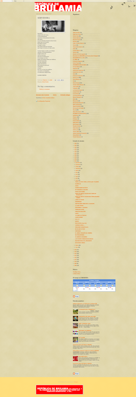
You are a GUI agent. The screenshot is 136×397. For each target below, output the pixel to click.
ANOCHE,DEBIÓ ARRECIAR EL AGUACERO (84, 203)
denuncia (75, 52)
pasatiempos (76, 115)
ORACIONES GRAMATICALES (81, 227)
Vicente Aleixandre (77, 136)
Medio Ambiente (76, 104)
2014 (75, 253)
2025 (75, 145)
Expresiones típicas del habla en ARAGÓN (82, 344)
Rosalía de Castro (77, 126)
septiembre (78, 168)
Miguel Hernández (77, 106)
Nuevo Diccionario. (77, 111)
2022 (75, 151)
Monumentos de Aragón (78, 108)
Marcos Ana (75, 100)
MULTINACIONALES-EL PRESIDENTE (83, 240)
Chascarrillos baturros (78, 46)
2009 (75, 263)
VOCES (76, 185)
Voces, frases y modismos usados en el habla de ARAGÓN (86, 350)
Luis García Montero (77, 95)
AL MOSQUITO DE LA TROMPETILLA (87, 309)
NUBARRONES (78, 201)
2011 (75, 259)
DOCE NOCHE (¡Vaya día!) (80, 223)
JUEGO (76, 213)
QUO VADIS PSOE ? (83, 356)
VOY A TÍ (77, 219)
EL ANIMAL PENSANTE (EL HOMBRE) (83, 233)
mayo (77, 176)
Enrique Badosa (76, 66)
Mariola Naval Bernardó (78, 102)
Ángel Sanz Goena (77, 34)
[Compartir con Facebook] (61, 80)
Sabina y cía (75, 129)
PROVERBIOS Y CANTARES (81, 207)
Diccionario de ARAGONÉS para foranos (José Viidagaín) (85, 55)
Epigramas (75, 68)
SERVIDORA (78, 231)
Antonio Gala (76, 36)
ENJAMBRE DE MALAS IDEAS (79, 64)
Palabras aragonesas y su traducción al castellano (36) (85, 303)
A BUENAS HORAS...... (80, 225)
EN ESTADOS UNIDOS (80, 242)
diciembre (78, 162)
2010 (75, 261)
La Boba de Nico (76, 273)
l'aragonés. (75, 88)
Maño (74, 99)
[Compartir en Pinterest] (63, 80)
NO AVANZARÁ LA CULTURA (81, 189)
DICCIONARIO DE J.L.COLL (79, 57)
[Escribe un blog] (59, 80)
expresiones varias (77, 72)
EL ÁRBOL (75, 59)
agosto (77, 170)
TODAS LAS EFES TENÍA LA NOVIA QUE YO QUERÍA (87, 181)
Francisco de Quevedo (78, 75)
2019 (75, 157)
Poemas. (75, 117)
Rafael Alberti (76, 122)
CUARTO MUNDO (79, 217)
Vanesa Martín (76, 135)
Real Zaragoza (76, 124)
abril (77, 178)
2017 (75, 161)
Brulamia (75, 41)
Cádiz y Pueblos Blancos (78, 43)
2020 (75, 155)
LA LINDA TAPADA (79, 205)
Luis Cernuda (76, 93)
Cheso (74, 48)
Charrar (74, 45)
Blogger (76, 381)
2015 (75, 251)
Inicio (54, 95)
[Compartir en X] (60, 80)
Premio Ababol (76, 120)
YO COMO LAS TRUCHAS (80, 215)
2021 (75, 153)
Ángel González (76, 32)
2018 (75, 159)
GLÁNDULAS (78, 183)
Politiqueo (75, 118)
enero (77, 247)
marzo (77, 180)
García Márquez (76, 79)
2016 (75, 249)
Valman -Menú (76, 131)
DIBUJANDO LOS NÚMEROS (85, 330)
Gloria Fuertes (45, 81)
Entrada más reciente (42, 95)
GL (73, 81)
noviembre (78, 164)
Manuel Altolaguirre (77, 97)
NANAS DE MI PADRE (80, 191)
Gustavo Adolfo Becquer (78, 84)
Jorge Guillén (76, 86)
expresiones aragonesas (78, 70)
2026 (75, 143)
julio (77, 172)
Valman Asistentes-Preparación (80, 133)
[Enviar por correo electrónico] (57, 80)
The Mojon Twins (76, 271)
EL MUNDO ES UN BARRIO (81, 236)
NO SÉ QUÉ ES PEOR (80, 229)
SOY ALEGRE (82, 337)
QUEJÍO (77, 221)
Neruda (74, 109)
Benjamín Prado (76, 39)
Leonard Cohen (76, 91)
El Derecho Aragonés (77, 61)
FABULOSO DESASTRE (80, 211)
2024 (75, 147)
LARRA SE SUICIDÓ (79, 199)
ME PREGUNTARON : (80, 234)
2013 (75, 255)
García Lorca (76, 77)
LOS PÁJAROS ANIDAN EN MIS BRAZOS (84, 238)
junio (77, 174)
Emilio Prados (76, 63)
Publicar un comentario (44, 89)
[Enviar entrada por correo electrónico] (55, 80)
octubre (77, 166)
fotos (74, 73)
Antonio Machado (77, 37)
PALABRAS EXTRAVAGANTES (79, 113)
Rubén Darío (75, 127)
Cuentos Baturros (77, 50)
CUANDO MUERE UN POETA (81, 187)
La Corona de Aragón (77, 90)
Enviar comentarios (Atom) (48, 97)
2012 (75, 257)
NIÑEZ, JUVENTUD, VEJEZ (85, 323)
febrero (77, 245)
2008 (75, 265)
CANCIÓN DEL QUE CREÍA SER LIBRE (87, 316)
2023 (75, 149)
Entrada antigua (65, 95)
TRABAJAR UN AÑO (79, 209)
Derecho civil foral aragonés (79, 54)
